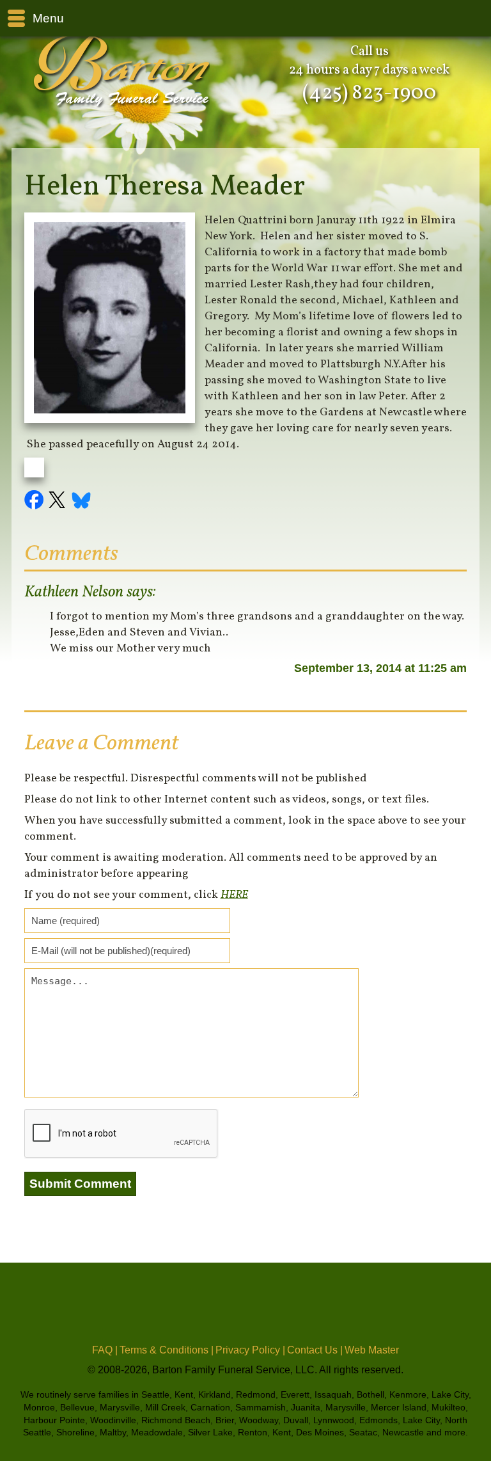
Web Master (372, 1350)
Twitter (58, 501)
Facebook (35, 501)
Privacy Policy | (250, 1350)
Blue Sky (81, 501)
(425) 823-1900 (369, 93)
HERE (234, 895)
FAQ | (105, 1350)
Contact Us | (315, 1350)
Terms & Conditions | (167, 1350)
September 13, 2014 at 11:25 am (380, 668)
